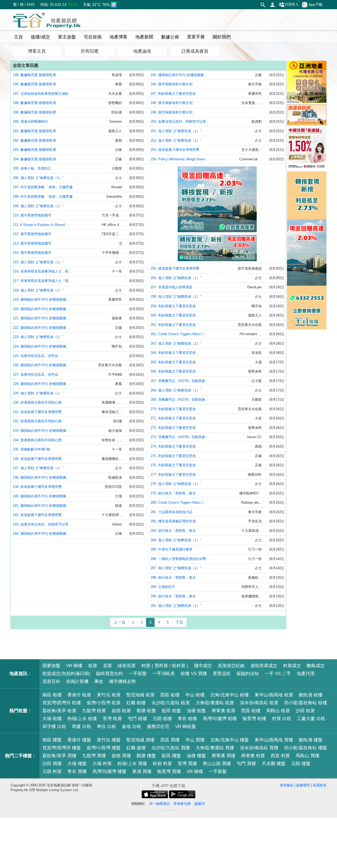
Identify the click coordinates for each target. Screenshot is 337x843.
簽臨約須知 (247, 673)
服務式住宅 (158, 726)
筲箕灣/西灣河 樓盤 (61, 747)
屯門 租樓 (137, 718)
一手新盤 (138, 673)
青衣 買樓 (77, 771)
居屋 (107, 665)
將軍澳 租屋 (223, 710)
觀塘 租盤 (146, 710)
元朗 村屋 (52, 771)
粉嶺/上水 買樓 (132, 763)
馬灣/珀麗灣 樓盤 (109, 771)
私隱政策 (319, 785)
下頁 (179, 622)
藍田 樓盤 (171, 755)
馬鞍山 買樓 (307, 755)
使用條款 (286, 785)
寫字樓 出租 (54, 726)
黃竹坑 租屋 (109, 694)
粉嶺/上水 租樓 (82, 718)
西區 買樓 (170, 739)
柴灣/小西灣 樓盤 (104, 747)
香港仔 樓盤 (79, 739)
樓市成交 (203, 665)
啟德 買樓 (121, 755)
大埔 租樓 (52, 718)
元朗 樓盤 (300, 763)
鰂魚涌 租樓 (311, 694)
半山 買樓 (195, 739)
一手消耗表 (163, 673)
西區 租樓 (170, 694)
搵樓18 (199, 804)
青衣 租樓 (187, 718)
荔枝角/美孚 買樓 (59, 755)
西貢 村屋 (280, 755)
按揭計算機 (77, 681)
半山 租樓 (195, 694)
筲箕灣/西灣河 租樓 (61, 702)
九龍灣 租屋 (94, 710)
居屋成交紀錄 (231, 665)
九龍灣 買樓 (94, 755)
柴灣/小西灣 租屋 (104, 702)
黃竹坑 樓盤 (109, 739)
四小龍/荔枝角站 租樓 (305, 702)
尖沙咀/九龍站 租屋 (170, 702)
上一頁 (119, 622)
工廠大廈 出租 (311, 718)
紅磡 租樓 (136, 702)
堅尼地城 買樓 (140, 739)
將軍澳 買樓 (223, 755)
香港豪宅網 (182, 804)
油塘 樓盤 (196, 755)
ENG (31, 4)
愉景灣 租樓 (254, 718)
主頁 (18, 36)
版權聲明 (303, 785)
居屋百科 (51, 681)
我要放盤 (51, 665)
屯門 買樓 (246, 763)
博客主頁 (37, 51)
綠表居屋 (127, 665)
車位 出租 (106, 726)
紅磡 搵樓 (136, 747)
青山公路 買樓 (217, 763)
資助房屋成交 (263, 665)
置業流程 (222, 673)
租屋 (92, 665)
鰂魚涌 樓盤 (311, 739)
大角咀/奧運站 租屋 (215, 702)
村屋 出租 (281, 718)
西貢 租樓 (250, 710)
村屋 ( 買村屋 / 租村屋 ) (164, 665)
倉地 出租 (131, 726)
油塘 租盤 (196, 710)
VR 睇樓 (74, 665)
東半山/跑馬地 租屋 (274, 694)
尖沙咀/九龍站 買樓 (170, 747)
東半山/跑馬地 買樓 (274, 739)
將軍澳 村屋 (253, 755)
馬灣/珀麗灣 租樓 (220, 718)
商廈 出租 (81, 726)
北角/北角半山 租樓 (229, 694)
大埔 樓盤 (77, 763)
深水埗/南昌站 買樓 (259, 747)
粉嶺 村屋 (162, 763)
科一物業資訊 (159, 804)
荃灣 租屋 (112, 718)
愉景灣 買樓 (169, 771)
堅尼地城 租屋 (140, 694)
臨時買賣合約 (109, 673)
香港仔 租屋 (79, 694)
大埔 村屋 (102, 763)
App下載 (316, 4)
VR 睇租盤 (185, 726)
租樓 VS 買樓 (194, 673)
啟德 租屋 (121, 710)
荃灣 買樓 (187, 763)
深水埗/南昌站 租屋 (259, 702)
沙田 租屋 (305, 710)
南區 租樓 (52, 694)
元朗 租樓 (162, 718)
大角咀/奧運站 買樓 (215, 747)
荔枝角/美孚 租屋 (59, 710)
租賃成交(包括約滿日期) (66, 673)
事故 (98, 681)
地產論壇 (142, 51)
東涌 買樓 (141, 771)
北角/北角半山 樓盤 (229, 739)
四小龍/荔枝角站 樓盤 (305, 747)
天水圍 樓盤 (273, 763)
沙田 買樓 (52, 763)
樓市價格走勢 (122, 681)
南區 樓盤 (52, 739)
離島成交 (316, 665)
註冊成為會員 (194, 51)
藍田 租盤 (171, 710)
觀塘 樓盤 (146, 755)
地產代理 (306, 673)
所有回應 (89, 51)
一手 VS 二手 (278, 673)
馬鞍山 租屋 (278, 710)
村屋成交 (292, 665)
